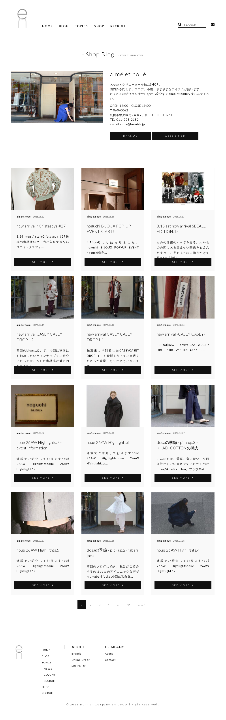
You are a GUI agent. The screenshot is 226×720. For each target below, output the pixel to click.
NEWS (48, 668)
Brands (76, 653)
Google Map (175, 135)
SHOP (99, 26)
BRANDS (130, 135)
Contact (110, 660)
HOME (47, 26)
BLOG (64, 26)
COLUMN (50, 674)
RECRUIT (118, 26)
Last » (141, 604)
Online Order (81, 660)
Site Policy (79, 666)
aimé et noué (23, 217)
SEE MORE (41, 261)
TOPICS (81, 26)
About (109, 653)
